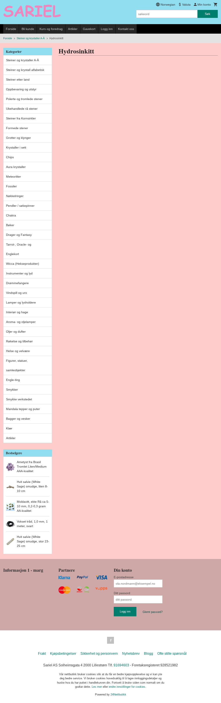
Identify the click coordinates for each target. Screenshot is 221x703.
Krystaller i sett (16, 147)
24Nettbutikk (118, 694)
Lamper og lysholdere (21, 302)
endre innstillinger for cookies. (127, 686)
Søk (207, 14)
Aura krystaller (16, 167)
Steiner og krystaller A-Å (22, 60)
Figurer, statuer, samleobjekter (17, 365)
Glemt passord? (153, 612)
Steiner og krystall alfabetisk (25, 70)
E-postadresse (124, 577)
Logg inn (107, 29)
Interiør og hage (17, 312)
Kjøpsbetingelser (63, 653)
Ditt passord (122, 593)
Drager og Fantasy (19, 234)
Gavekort (89, 29)
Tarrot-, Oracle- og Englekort (18, 249)
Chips (10, 157)
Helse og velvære (18, 351)
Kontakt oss (126, 29)
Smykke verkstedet (19, 399)
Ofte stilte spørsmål (172, 653)
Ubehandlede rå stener (22, 108)
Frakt (42, 653)
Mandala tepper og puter (23, 409)
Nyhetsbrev (131, 653)
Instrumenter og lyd (19, 273)
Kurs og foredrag (51, 29)
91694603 (121, 665)
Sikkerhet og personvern (99, 653)
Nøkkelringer (15, 196)
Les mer (97, 686)
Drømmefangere (17, 283)
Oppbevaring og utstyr (21, 89)
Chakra (11, 215)
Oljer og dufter (16, 331)
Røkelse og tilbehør (19, 341)
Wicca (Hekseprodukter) (22, 263)
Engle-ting (13, 380)
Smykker (12, 389)
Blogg (148, 653)
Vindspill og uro (16, 292)
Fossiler (11, 186)
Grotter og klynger (18, 137)
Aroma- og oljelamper (21, 322)
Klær (9, 428)
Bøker (10, 225)
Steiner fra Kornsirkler (21, 118)
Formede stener (17, 128)
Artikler (72, 29)
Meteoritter (13, 176)
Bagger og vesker (18, 418)
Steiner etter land (18, 79)
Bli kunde (28, 29)
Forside (11, 29)
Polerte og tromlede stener (24, 99)
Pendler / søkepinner (20, 205)
